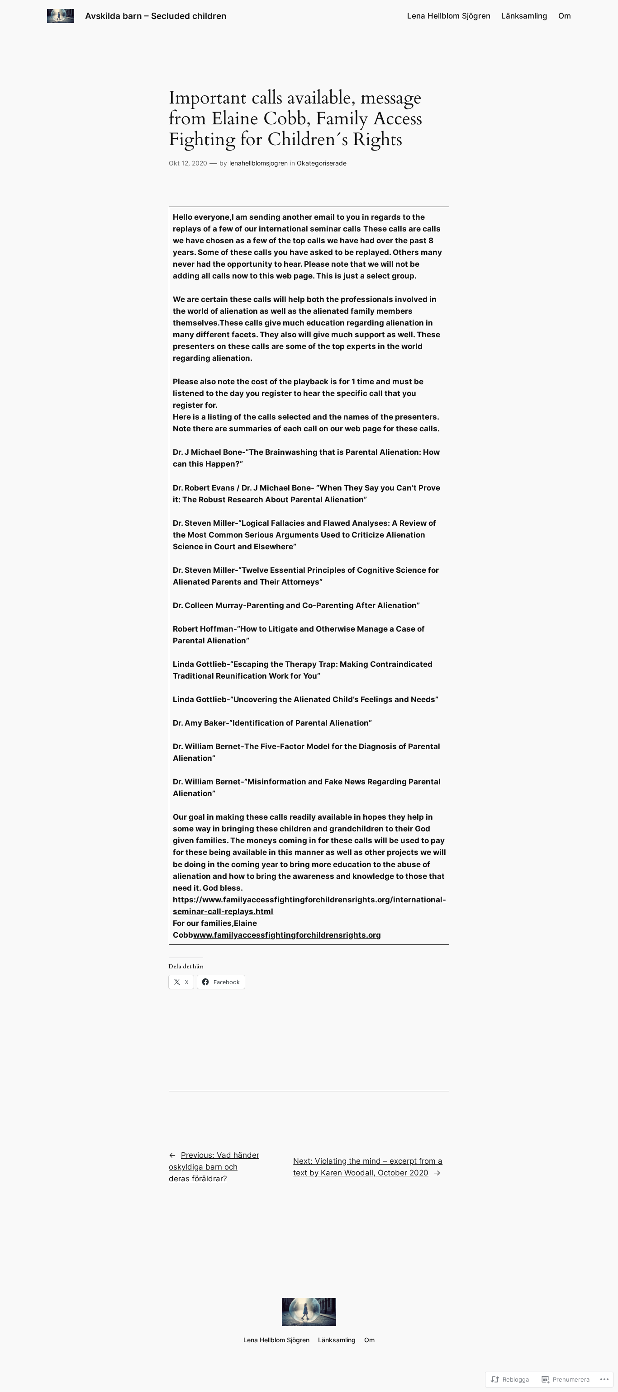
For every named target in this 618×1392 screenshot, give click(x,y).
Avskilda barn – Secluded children (156, 15)
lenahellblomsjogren (258, 163)
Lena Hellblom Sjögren (448, 15)
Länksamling (524, 15)
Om (564, 15)
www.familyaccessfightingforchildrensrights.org (287, 934)
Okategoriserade (322, 163)
